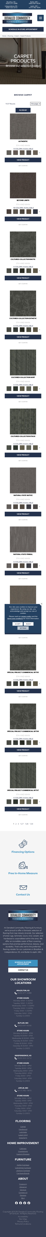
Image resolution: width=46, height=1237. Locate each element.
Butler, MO (23, 1023)
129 (31, 824)
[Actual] (23, 126)
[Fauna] (29, 211)
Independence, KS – (11, 6)
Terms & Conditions (23, 1224)
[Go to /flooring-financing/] (23, 846)
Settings (23, 628)
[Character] (16, 270)
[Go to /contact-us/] (23, 889)
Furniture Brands (23, 1173)
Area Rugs (23, 1138)
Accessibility (23, 1216)
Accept (17, 624)
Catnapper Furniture (23, 1168)
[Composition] (29, 270)
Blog (23, 1198)
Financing (23, 1184)
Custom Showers (23, 1154)
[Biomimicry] (23, 244)
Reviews (23, 1195)
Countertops (23, 1151)
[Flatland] (35, 211)
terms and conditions (15, 618)
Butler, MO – (34, 2)
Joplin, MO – (34, 6)
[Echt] (16, 152)
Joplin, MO (23, 1088)
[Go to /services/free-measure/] (23, 867)
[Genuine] (22, 152)
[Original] (35, 506)
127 (22, 824)
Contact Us (23, 1192)
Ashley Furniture (23, 1165)
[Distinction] (35, 270)
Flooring (10, 36)
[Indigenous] (22, 506)
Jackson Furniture (23, 1170)
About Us (23, 1187)
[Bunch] (16, 388)
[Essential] (16, 506)
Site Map (23, 1219)
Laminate (23, 1132)
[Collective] (22, 270)
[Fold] (22, 388)
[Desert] (16, 211)
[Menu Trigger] (40, 18)
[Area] (23, 185)
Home (4, 36)
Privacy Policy (23, 1221)
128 (26, 824)
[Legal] (29, 152)
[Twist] (35, 388)
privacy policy (26, 616)
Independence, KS (23, 1055)
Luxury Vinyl (23, 1135)
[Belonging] (23, 480)
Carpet (16, 36)
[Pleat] (29, 388)
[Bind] (23, 362)
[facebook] (16, 1203)
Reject (28, 624)
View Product (23, 160)
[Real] (35, 152)
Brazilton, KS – (11, 2)
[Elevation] (22, 211)
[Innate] (29, 506)
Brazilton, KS (23, 990)
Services (23, 1190)
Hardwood (23, 1129)
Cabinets (23, 1148)
